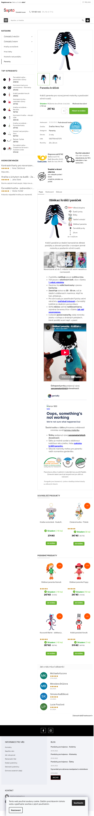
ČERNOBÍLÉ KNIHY (11, 42)
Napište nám (9, 751)
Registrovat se (6, 2)
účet (23, 2)
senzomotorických (59, 388)
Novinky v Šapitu (43, 730)
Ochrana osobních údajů (13, 771)
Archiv (56, 778)
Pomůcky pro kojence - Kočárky (63, 747)
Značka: (56, 126)
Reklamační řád (10, 759)
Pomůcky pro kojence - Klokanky (64, 754)
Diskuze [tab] (59, 192)
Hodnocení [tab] (49, 192)
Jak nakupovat (10, 755)
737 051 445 (36, 12)
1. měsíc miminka (56, 282)
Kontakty (8, 747)
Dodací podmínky (11, 763)
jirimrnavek (50, 730)
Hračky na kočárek (11, 47)
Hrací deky (8, 52)
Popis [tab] (41, 192)
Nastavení (16, 810)
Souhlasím (78, 803)
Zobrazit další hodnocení (82, 715)
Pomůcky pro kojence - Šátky (62, 762)
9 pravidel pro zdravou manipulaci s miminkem (69, 769)
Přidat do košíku (78, 111)
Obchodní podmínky (12, 767)
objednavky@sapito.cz (17, 796)
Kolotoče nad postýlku (12, 57)
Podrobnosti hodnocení (67, 122)
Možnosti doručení (79, 104)
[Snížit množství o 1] (66, 112)
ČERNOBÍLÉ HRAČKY (11, 37)
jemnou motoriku (71, 430)
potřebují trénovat (66, 301)
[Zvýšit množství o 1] (66, 109)
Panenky (7, 61)
